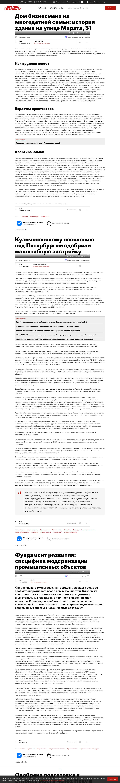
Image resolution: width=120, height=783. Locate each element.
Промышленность (72, 749)
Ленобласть (34, 532)
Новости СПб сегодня (70, 532)
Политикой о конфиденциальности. (51, 780)
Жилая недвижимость (22, 532)
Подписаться (60, 2)
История (25, 217)
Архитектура (34, 217)
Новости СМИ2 (21, 230)
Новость (22, 530)
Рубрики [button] (42, 8)
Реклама (84, 8)
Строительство (32, 530)
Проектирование (45, 530)
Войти (110, 8)
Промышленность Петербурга (90, 749)
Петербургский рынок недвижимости (84, 530)
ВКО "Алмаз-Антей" (30, 661)
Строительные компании (57, 749)
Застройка (67, 530)
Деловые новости (46, 532)
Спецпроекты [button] (57, 8)
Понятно (112, 779)
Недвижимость (57, 530)
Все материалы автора (42, 43)
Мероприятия (73, 8)
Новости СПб (45, 217)
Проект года (31, 749)
